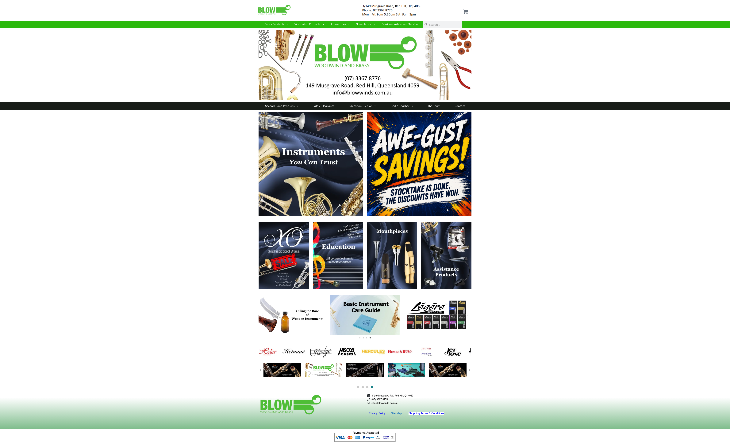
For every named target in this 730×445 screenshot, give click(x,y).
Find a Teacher (400, 106)
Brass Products (274, 24)
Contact (460, 106)
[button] (262, 315)
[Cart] (465, 10)
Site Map (397, 413)
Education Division (361, 106)
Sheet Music (363, 24)
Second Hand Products (280, 106)
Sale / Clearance (323, 106)
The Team (434, 106)
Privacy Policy (377, 413)
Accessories (338, 24)
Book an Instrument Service (400, 24)
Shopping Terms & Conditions (426, 413)
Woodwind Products (307, 24)
